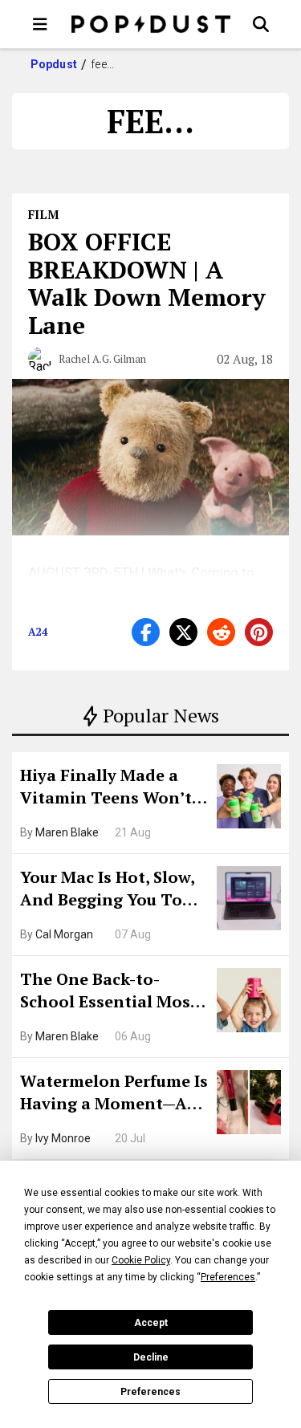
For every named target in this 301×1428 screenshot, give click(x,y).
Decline (151, 1357)
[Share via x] (183, 632)
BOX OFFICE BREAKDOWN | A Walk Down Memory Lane (147, 283)
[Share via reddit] (221, 632)
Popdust (54, 64)
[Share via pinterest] (259, 632)
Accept (151, 1322)
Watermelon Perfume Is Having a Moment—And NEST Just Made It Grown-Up (114, 1094)
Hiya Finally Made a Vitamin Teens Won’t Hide (106, 788)
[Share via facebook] (146, 632)
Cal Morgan (64, 934)
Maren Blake (67, 832)
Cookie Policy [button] (141, 1260)
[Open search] (261, 24)
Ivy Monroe (63, 1138)
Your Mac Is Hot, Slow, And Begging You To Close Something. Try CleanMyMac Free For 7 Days (112, 890)
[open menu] (40, 24)
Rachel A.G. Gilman (102, 359)
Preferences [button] (228, 1277)
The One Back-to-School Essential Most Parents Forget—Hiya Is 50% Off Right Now (113, 992)
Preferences (150, 1391)
